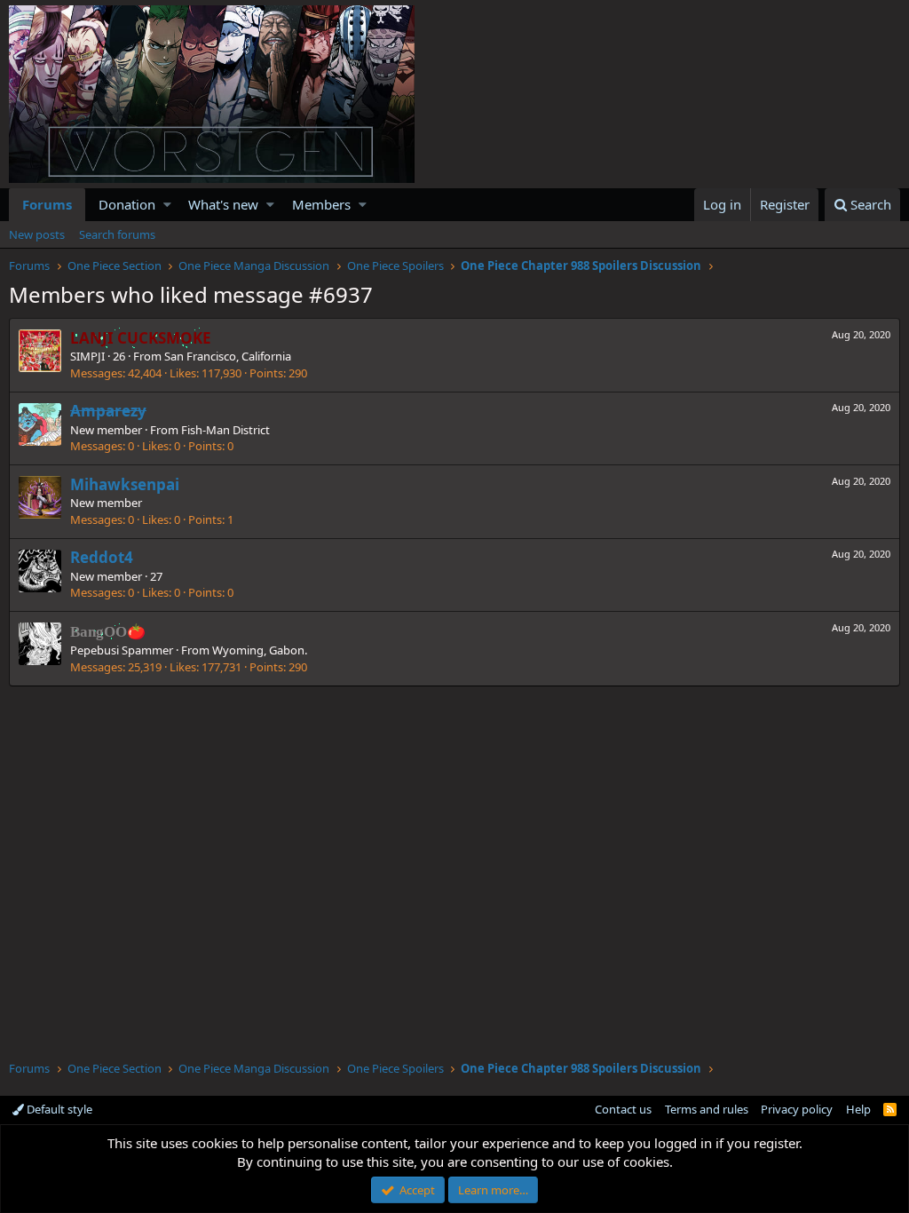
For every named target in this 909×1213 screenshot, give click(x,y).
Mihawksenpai (124, 484)
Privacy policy (797, 1109)
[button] (167, 204)
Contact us (623, 1109)
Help (858, 1109)
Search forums (117, 234)
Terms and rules (706, 1109)
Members (321, 204)
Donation (127, 204)
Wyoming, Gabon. (259, 650)
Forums (47, 204)
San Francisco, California (227, 356)
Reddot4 (101, 557)
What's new (223, 204)
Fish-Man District (225, 430)
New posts (37, 234)
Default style (58, 1109)
